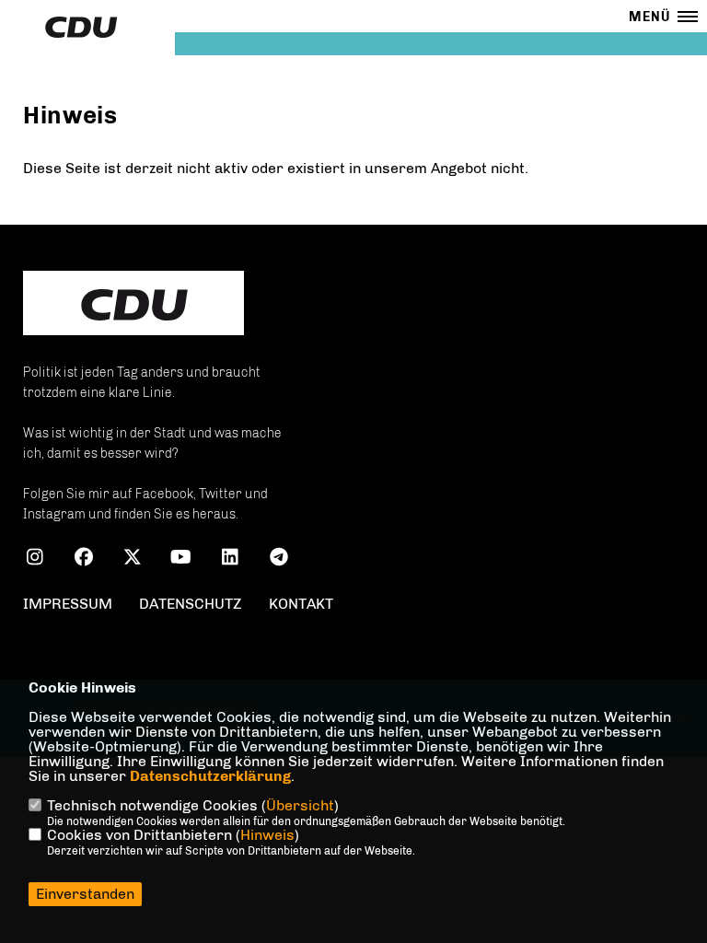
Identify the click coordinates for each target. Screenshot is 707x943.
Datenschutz (190, 603)
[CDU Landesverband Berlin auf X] (132, 559)
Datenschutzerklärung (210, 776)
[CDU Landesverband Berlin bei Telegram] (278, 559)
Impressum (67, 603)
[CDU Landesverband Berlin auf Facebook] (83, 559)
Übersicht (300, 805)
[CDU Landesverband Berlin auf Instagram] (34, 559)
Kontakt (301, 603)
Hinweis (267, 835)
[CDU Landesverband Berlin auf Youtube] (180, 559)
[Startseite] (133, 304)
